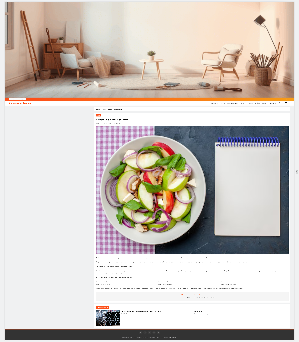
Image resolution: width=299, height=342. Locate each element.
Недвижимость (214, 103)
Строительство (272, 103)
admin (98, 123)
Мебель (257, 103)
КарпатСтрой (198, 311)
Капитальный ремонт (232, 103)
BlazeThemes (173, 337)
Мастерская (250, 103)
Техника (223, 103)
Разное (98, 115)
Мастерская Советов (20, 103)
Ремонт (242, 103)
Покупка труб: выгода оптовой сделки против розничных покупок (141, 311)
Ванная (264, 103)
